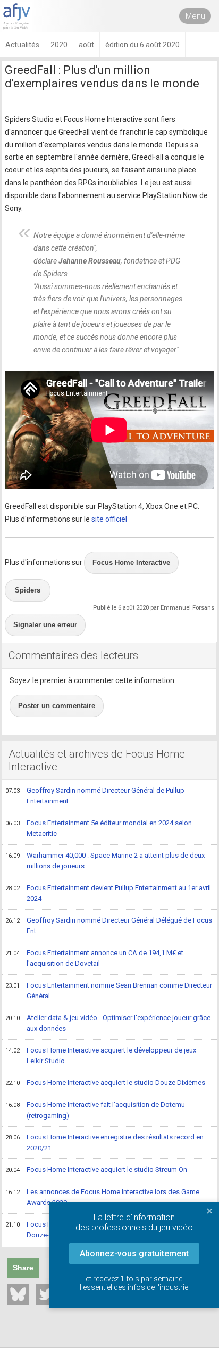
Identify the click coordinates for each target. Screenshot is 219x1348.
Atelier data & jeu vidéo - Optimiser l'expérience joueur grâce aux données (107, 1023)
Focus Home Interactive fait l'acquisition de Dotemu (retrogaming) (95, 1110)
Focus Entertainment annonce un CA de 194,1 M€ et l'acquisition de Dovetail (94, 958)
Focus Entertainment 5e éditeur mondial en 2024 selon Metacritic (98, 828)
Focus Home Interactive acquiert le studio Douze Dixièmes (105, 1083)
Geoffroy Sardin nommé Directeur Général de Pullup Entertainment (94, 795)
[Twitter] (46, 1294)
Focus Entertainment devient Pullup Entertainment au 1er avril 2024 (108, 893)
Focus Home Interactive (131, 562)
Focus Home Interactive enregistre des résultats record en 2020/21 (104, 1142)
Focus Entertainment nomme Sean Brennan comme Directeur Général (108, 990)
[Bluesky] (18, 1294)
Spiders (27, 590)
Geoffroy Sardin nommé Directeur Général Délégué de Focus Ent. (108, 925)
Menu (195, 16)
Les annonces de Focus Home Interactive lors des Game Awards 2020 (102, 1197)
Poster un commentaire (56, 706)
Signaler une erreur (45, 625)
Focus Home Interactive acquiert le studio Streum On (96, 1169)
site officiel (109, 519)
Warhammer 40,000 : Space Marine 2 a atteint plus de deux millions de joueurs (105, 860)
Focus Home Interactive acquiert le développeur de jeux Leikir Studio (100, 1055)
